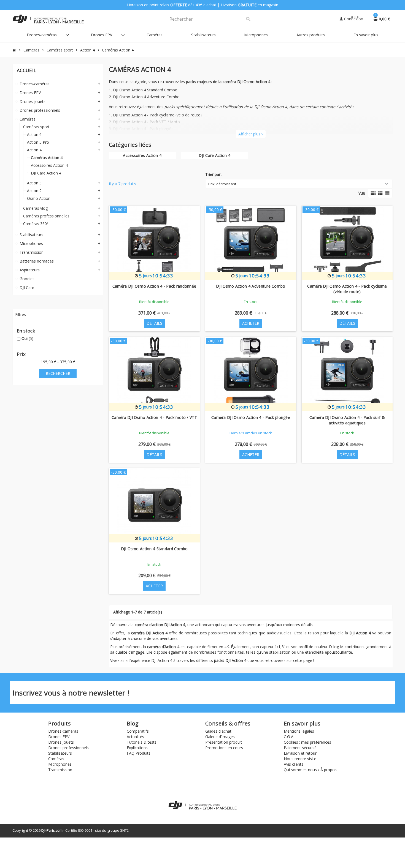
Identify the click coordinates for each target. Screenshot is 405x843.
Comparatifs (138, 731)
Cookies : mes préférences (307, 742)
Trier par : (213, 174)
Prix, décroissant (222, 183)
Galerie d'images (220, 736)
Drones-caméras (63, 731)
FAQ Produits (138, 753)
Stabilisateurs (60, 753)
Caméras (56, 758)
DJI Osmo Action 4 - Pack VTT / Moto (146, 121)
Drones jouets (61, 742)
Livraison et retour (300, 753)
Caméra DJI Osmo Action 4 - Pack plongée (250, 417)
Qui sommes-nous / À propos (310, 769)
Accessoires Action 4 (142, 155)
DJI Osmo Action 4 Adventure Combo (146, 96)
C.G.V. (289, 736)
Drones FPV (58, 736)
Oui (27, 338)
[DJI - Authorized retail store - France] (48, 18)
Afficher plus (250, 134)
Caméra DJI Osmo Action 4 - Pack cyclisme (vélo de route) (347, 288)
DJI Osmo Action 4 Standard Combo (145, 89)
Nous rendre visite (300, 758)
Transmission (60, 769)
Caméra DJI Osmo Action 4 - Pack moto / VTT (154, 417)
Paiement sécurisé (300, 747)
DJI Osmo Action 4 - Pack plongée (143, 128)
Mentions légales (299, 731)
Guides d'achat (218, 731)
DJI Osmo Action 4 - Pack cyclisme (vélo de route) (157, 115)
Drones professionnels (68, 747)
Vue (361, 193)
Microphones (60, 764)
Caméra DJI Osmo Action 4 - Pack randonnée (154, 286)
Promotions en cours (224, 747)
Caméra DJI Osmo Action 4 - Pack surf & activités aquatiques (347, 420)
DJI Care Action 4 (214, 155)
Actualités (135, 736)
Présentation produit (223, 742)
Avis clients (293, 764)
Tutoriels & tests (141, 742)
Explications (137, 747)
